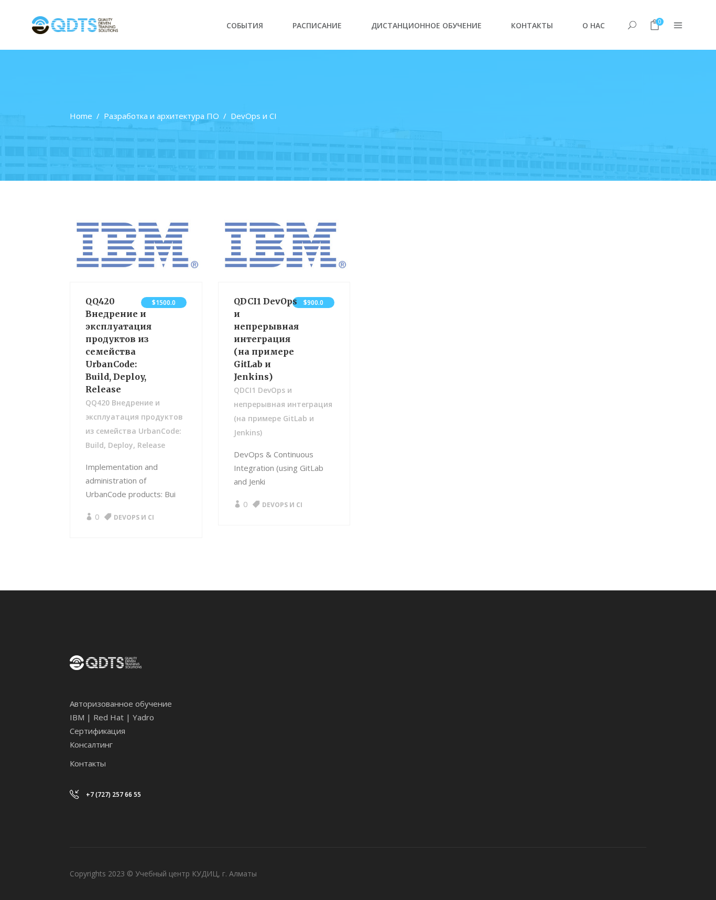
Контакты (88, 763)
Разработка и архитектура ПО (161, 116)
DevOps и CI (134, 517)
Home (81, 116)
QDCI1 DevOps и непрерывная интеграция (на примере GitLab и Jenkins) (266, 339)
